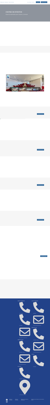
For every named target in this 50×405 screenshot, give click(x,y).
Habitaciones (2, 2)
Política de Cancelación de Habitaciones (24, 399)
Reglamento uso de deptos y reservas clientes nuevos (37, 399)
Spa (28, 2)
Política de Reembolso (16, 399)
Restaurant (6, 2)
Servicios (33, 2)
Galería (30, 2)
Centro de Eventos (11, 2)
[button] (34, 2)
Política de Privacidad (10, 399)
